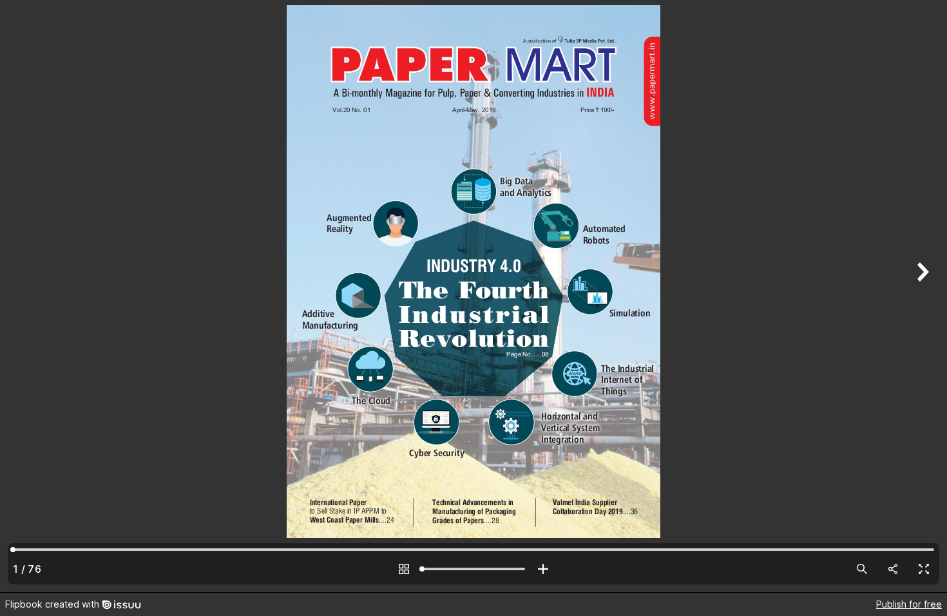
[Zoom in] (543, 569)
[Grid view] (404, 569)
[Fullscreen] (924, 569)
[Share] (893, 569)
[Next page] (921, 296)
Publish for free (909, 604)
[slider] (473, 569)
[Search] (862, 569)
